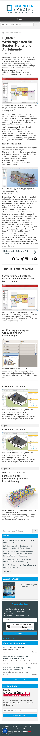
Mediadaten (5, 726)
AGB (31, 726)
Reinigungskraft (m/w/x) (13, 647)
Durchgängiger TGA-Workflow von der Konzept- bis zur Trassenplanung (17, 560)
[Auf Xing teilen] (22, 260)
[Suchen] (36, 24)
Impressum (16, 728)
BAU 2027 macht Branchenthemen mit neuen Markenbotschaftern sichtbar (17, 547)
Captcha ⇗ (28, 629)
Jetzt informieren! (8, 638)
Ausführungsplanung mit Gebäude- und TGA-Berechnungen (15, 333)
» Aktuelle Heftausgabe (28, 584)
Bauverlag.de (6, 734)
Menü (21, 19)
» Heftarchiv (24, 587)
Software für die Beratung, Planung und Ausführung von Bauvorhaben (18, 278)
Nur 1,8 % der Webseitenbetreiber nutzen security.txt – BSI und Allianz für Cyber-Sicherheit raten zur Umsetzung (19, 554)
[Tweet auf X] (18, 260)
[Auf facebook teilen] (13, 260)
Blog (23, 728)
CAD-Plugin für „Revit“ (14, 386)
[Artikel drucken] (35, 259)
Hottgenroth (15, 59)
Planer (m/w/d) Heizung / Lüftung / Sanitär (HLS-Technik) (18, 668)
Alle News (7, 571)
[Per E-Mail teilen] (31, 259)
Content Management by (10, 732)
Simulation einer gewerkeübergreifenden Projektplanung (15, 478)
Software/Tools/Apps (13, 33)
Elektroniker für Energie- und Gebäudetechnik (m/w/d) (15, 657)
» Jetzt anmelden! (20, 633)
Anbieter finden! (21, 716)
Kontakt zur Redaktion (20, 726)
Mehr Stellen (20, 679)
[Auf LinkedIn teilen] (26, 260)
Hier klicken (22, 627)
